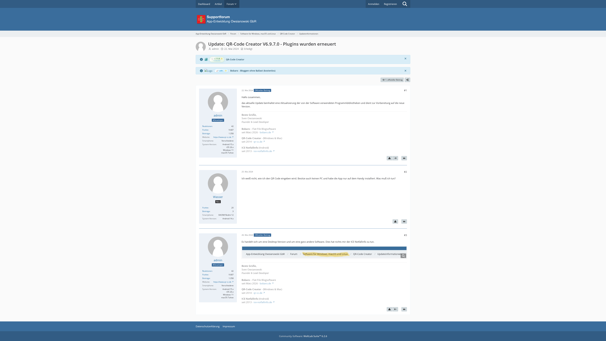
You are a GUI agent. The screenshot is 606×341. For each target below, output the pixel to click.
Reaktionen (207, 126)
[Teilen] (407, 80)
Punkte (205, 130)
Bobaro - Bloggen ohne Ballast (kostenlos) (252, 70)
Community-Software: (303, 336)
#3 (405, 235)
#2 (405, 171)
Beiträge (206, 133)
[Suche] (404, 4)
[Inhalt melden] (389, 158)
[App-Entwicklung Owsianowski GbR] (303, 19)
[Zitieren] (404, 158)
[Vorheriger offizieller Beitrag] (395, 309)
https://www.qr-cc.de (222, 137)
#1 (405, 90)
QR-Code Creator (235, 59)
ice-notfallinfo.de (263, 151)
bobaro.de (265, 132)
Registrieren (390, 4)
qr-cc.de (258, 141)
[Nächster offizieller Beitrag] (395, 158)
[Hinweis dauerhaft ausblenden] (405, 58)
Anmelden (373, 4)
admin (215, 48)
